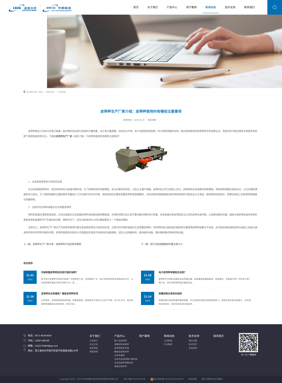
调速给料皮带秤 (121, 344)
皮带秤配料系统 (121, 348)
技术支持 (230, 7)
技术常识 (193, 344)
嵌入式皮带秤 (120, 341)
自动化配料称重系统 (123, 363)
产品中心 (172, 7)
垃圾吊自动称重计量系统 (125, 359)
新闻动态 (210, 7)
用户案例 (191, 7)
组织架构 (94, 348)
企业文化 (94, 344)
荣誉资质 (94, 352)
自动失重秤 (119, 355)
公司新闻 (168, 341)
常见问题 (193, 341)
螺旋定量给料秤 (121, 352)
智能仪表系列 (120, 366)
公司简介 (94, 341)
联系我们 (249, 7)
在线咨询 (193, 348)
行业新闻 (61, 92)
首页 (136, 7)
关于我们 (152, 7)
